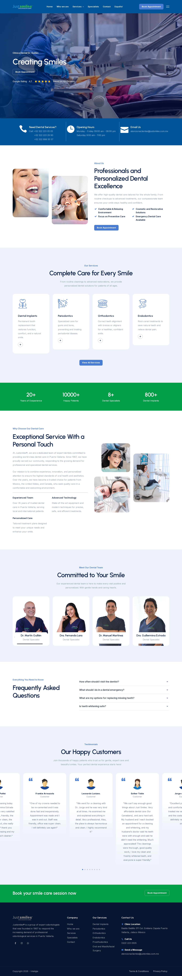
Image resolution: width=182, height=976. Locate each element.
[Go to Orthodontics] (100, 340)
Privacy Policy (160, 971)
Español (119, 6)
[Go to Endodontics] (140, 336)
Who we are (63, 6)
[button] (82, 869)
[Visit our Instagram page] (22, 943)
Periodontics (99, 928)
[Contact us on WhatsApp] (28, 943)
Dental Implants (100, 924)
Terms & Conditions (139, 971)
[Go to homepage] (23, 6)
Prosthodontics (100, 942)
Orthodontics (99, 933)
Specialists (93, 6)
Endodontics (99, 937)
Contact (107, 6)
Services (77, 6)
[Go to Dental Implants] (20, 344)
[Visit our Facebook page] (15, 943)
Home (50, 6)
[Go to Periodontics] (60, 340)
